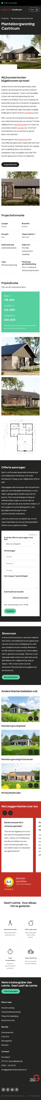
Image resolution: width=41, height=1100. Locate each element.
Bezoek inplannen (11, 677)
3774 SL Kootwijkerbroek (12, 1061)
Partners (5, 1045)
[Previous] (30, 718)
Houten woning (7, 1008)
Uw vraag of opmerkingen (16, 576)
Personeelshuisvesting (10, 1012)
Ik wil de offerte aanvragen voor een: (18, 538)
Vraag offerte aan (10, 164)
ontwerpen (29, 113)
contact (20, 128)
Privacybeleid (34, 1096)
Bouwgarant (6, 1041)
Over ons (5, 1036)
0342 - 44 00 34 (8, 1065)
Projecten (5, 18)
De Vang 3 (5, 1057)
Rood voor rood (7, 1020)
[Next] (36, 718)
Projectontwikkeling (9, 1016)
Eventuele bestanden (14, 592)
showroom (23, 139)
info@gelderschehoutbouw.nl (14, 1069)
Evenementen (7, 1032)
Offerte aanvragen (11, 991)
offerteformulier (20, 124)
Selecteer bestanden (20, 598)
